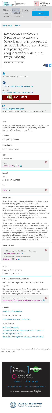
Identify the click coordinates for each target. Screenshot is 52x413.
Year (4, 185)
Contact (9, 386)
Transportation (9, 253)
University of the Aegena (20, 86)
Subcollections (8, 323)
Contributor (7, 145)
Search (17, 25)
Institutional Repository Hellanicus (16, 92)
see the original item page (13, 109)
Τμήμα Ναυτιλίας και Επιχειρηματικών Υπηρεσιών (22, 330)
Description (7, 197)
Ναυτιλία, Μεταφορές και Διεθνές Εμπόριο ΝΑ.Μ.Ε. (23, 337)
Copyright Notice (40, 386)
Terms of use (28, 386)
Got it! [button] (40, 13)
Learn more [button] (19, 16)
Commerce (7, 259)
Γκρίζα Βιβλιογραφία (10, 327)
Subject (5, 266)
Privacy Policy (17, 386)
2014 (5, 190)
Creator (5, 136)
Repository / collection (11, 315)
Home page (7, 25)
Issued (5, 173)
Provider (6, 307)
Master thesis (8, 166)
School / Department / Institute (15, 279)
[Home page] (16, 4)
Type (4, 154)
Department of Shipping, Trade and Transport (21, 300)
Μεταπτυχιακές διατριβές (12, 333)
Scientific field (8, 245)
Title (4, 121)
